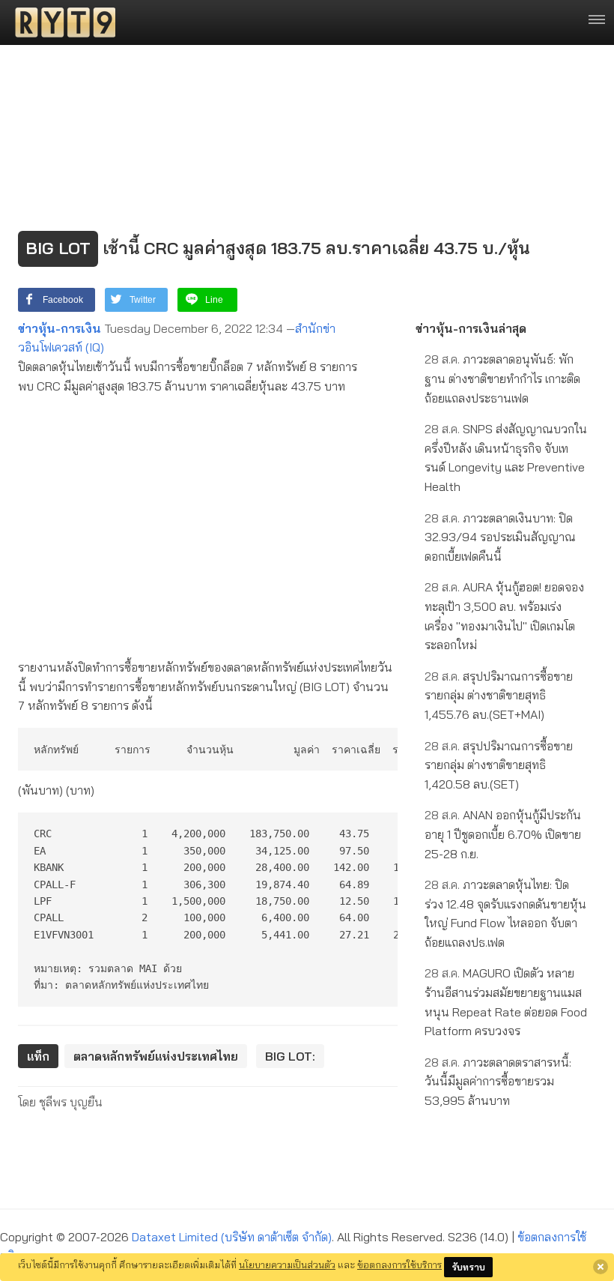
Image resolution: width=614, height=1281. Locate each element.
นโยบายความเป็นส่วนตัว (287, 1265)
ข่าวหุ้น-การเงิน (59, 328)
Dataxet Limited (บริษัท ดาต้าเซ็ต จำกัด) (232, 1236)
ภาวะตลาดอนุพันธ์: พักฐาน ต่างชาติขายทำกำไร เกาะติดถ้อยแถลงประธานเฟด (502, 378)
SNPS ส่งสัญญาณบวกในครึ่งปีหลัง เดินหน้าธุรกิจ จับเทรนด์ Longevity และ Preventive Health (506, 457)
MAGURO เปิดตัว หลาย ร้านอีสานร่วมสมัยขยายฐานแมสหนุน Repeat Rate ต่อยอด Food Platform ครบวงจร (506, 1001)
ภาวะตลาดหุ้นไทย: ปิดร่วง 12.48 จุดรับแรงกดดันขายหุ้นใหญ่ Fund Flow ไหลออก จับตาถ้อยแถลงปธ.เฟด (505, 913)
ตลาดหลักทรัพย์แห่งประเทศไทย (155, 1056)
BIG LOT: (290, 1056)
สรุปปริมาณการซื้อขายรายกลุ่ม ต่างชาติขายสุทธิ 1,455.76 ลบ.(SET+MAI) (499, 695)
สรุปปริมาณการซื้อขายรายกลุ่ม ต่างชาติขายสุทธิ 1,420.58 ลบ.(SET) (499, 765)
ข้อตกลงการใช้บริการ (399, 1265)
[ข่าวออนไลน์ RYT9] (60, 22)
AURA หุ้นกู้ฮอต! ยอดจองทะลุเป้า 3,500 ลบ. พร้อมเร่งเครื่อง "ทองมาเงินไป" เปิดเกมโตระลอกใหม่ (504, 615)
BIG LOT (58, 248)
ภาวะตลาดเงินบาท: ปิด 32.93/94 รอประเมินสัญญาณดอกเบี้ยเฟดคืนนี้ (500, 537)
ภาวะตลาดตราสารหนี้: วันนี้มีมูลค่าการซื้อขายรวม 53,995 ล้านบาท (498, 1081)
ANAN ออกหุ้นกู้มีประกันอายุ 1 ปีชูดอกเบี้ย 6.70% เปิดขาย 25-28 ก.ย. (503, 833)
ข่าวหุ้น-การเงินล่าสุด (471, 328)
